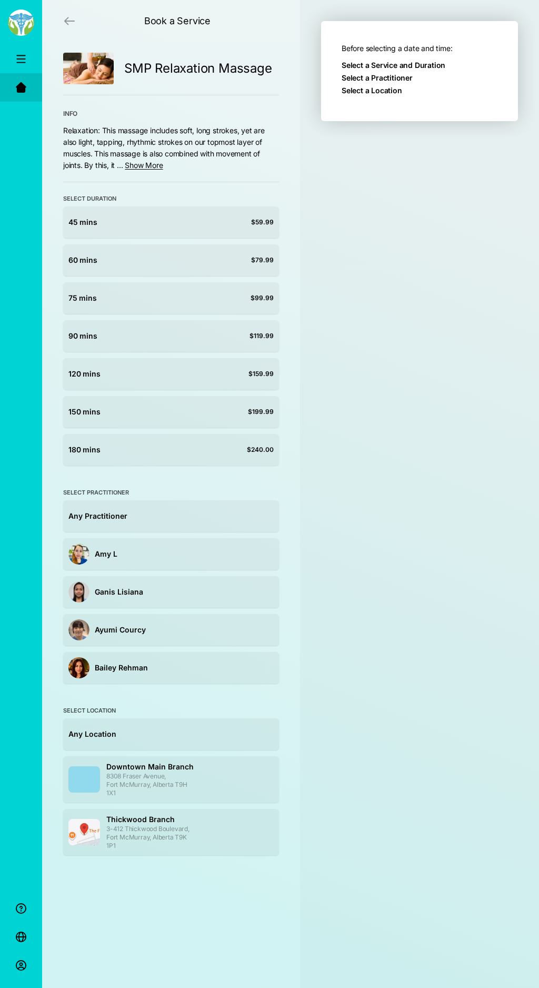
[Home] (21, 87)
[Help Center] (21, 908)
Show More (144, 165)
